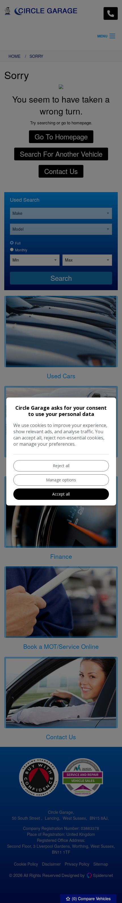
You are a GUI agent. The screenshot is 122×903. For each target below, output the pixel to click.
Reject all (61, 465)
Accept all (61, 494)
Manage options (61, 480)
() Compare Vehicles (91, 898)
